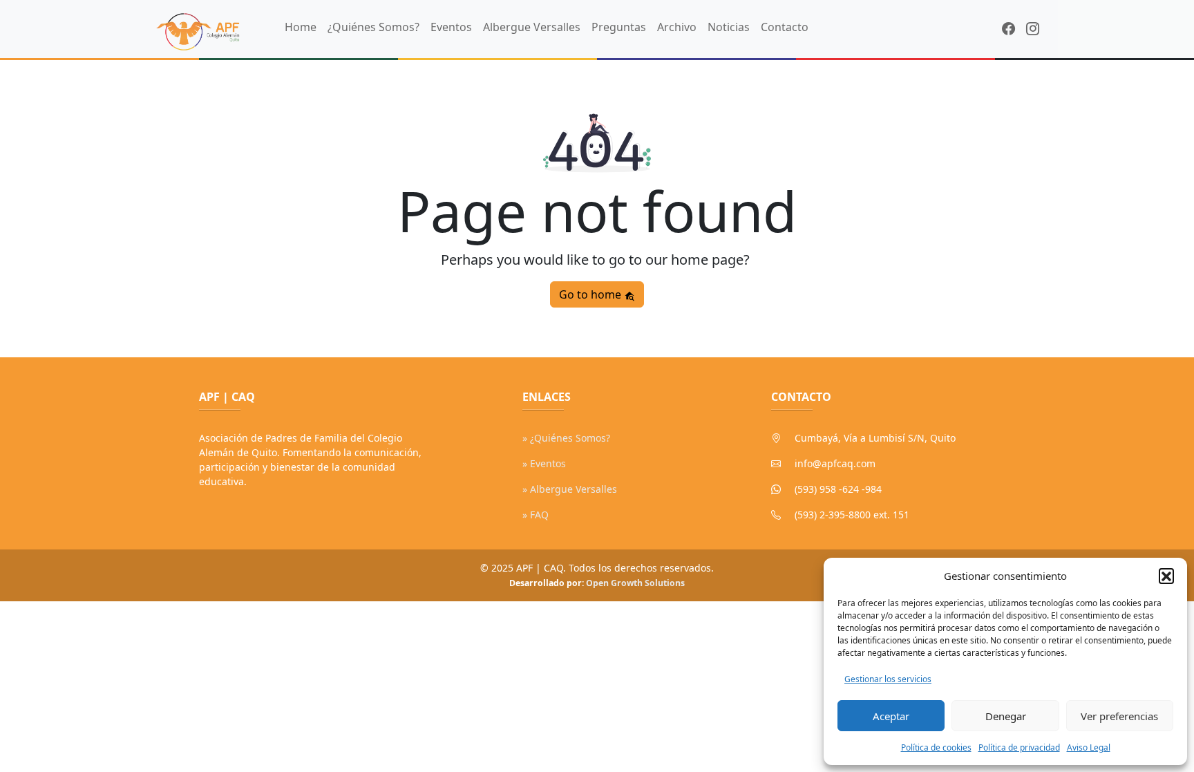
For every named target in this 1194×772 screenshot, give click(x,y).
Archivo (676, 27)
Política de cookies (936, 747)
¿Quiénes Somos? (373, 27)
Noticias (729, 27)
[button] (1166, 576)
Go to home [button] (591, 294)
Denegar (1005, 716)
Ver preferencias (1119, 716)
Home (300, 27)
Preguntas (618, 27)
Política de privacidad (1019, 747)
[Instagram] (1033, 28)
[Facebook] (1008, 28)
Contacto (784, 27)
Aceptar (891, 716)
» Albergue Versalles (569, 489)
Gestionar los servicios (887, 679)
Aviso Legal (1088, 747)
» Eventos (544, 463)
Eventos (451, 27)
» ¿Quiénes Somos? (566, 437)
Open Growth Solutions (635, 583)
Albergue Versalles (531, 27)
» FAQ (535, 514)
